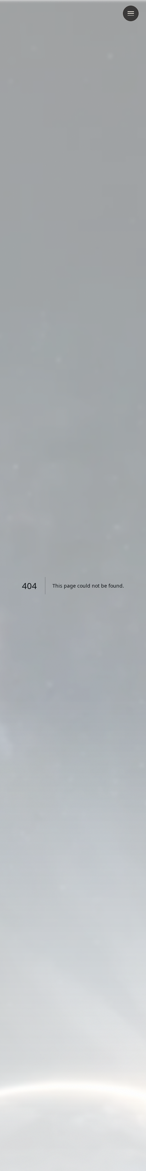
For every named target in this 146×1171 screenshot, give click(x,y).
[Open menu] (131, 13)
